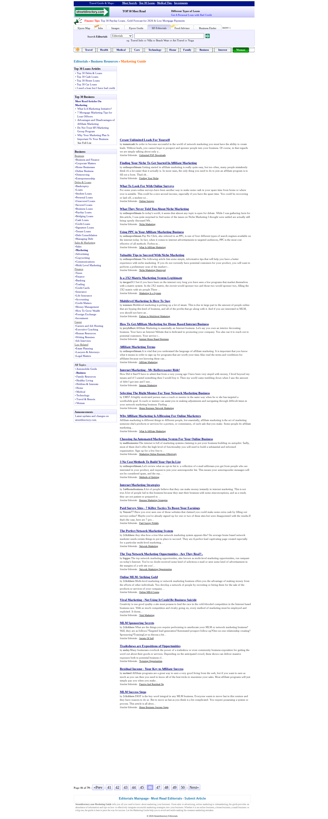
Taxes (79, 272)
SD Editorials (159, 28)
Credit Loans (83, 223)
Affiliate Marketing (148, 362)
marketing (152, 804)
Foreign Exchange (86, 314)
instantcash (129, 144)
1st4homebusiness (133, 489)
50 (183, 787)
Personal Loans (84, 197)
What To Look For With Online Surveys (147, 186)
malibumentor (130, 442)
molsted (127, 673)
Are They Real (190, 554)
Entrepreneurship (85, 178)
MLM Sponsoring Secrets (137, 623)
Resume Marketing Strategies (153, 500)
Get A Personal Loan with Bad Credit (191, 14)
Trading (80, 284)
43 (126, 787)
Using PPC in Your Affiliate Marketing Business (152, 232)
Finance (80, 276)
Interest (222, 49)
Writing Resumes (85, 337)
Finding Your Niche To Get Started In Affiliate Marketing (158, 163)
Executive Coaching (87, 329)
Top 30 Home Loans (88, 80)
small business (240, 807)
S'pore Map (84, 28)
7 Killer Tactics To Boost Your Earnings (173, 508)
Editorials (101, 36)
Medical (121, 49)
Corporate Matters (86, 163)
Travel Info (137, 40)
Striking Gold (148, 577)
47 (158, 787)
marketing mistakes (204, 810)
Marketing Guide (133, 61)
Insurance (81, 291)
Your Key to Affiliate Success (164, 669)
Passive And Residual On (151, 684)
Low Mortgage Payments (171, 20)
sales (179, 804)
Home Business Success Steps (154, 707)
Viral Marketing (131, 600)
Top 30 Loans (147, 2)
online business (207, 807)
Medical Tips (164, 2)
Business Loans (84, 208)
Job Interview (83, 340)
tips (105, 807)
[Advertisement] (159, 100)
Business (204, 49)
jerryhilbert (129, 328)
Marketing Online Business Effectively (158, 454)
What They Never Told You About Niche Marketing (154, 209)
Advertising (82, 253)
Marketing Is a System (150, 293)
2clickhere (128, 535)
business (166, 804)
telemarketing (221, 804)
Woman (240, 49)
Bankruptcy (82, 186)
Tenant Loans (83, 231)
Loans (79, 189)
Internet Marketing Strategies (140, 485)
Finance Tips (92, 20)
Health (104, 49)
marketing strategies (156, 807)
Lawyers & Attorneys (87, 352)
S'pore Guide (136, 28)
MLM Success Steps (133, 692)
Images (115, 28)
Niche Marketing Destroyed (152, 270)
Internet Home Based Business (154, 339)
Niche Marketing (147, 224)
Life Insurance (84, 295)
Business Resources (104, 61)
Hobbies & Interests (87, 384)
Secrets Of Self (146, 638)
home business (224, 807)
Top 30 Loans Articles (87, 68)
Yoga (191, 40)
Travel (88, 49)
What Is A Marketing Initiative (94, 108)
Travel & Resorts (85, 399)
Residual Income (131, 669)
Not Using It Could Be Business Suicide (171, 600)
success (121, 810)
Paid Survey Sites (131, 508)
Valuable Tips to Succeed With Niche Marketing (152, 255)
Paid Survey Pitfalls (149, 523)
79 (88, 787)
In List (176, 462)
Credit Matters (83, 303)
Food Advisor (182, 28)
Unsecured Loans (85, 201)
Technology (155, 49)
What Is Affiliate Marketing (152, 247)
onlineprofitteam (132, 167)
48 (166, 787)
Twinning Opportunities (150, 661)
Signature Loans (85, 227)
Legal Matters (83, 355)
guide (235, 804)
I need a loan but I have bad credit (96, 88)
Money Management (87, 306)
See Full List (84, 142)
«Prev (98, 787)
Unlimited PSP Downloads (152, 155)
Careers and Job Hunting (89, 325)
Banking (80, 280)
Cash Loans (82, 220)
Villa (149, 40)
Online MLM (129, 577)
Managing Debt (84, 238)
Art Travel (178, 40)
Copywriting (83, 257)
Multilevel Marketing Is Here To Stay (145, 301)
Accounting (82, 299)
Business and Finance (87, 159)
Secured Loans (84, 204)
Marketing (82, 250)
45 (142, 787)
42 (117, 787)
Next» (194, 787)
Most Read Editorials (166, 798)
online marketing (204, 804)
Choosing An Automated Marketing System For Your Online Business (166, 439)
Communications (85, 261)
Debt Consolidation (86, 235)
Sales (78, 246)
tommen (127, 304)
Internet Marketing (133, 370)
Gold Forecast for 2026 (140, 20)
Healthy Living (84, 380)
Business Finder (207, 28)
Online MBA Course (149, 592)
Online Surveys (146, 201)
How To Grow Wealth (88, 310)
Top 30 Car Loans (87, 84)
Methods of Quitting (149, 477)
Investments (181, 2)
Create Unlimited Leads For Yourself (145, 140)
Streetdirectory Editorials (166, 816)
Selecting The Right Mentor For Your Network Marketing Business (165, 393)
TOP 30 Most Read (134, 11)
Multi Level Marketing (88, 265)
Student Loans (84, 193)
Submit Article (195, 798)
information (93, 807)
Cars (137, 49)
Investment (82, 318)
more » (226, 27)
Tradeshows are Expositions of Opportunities (150, 646)
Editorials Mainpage (134, 798)
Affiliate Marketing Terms (137, 347)
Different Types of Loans (185, 11)
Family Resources (86, 376)
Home (172, 49)
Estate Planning (84, 348)
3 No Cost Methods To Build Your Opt (145, 462)
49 (174, 787)
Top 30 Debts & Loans (89, 73)
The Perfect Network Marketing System (146, 531)
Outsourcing (83, 174)
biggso (126, 558)
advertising (189, 804)
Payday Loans (83, 212)
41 (109, 787)
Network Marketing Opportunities (155, 569)
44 (134, 787)
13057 (126, 397)
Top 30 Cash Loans (87, 76)
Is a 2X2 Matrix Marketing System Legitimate (151, 278)
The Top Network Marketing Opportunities (149, 554)
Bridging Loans (84, 216)
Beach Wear (162, 40)
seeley (126, 650)
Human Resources (86, 333)
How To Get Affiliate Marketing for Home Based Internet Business (164, 324)
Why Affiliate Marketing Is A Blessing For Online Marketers (160, 416)
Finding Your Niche (148, 178)
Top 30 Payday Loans (113, 20)
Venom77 (128, 511)
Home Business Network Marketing (156, 408)
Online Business (84, 171)
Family (187, 49)
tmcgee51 (128, 282)
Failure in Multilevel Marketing (154, 316)
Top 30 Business (85, 97)
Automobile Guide (86, 368)
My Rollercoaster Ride (163, 370)
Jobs (100, 28)
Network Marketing (148, 546)
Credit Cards (83, 287)
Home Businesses (85, 167)
